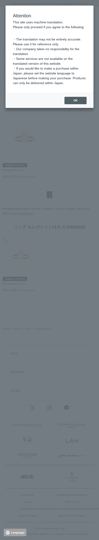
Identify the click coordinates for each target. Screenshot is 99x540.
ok (75, 100)
